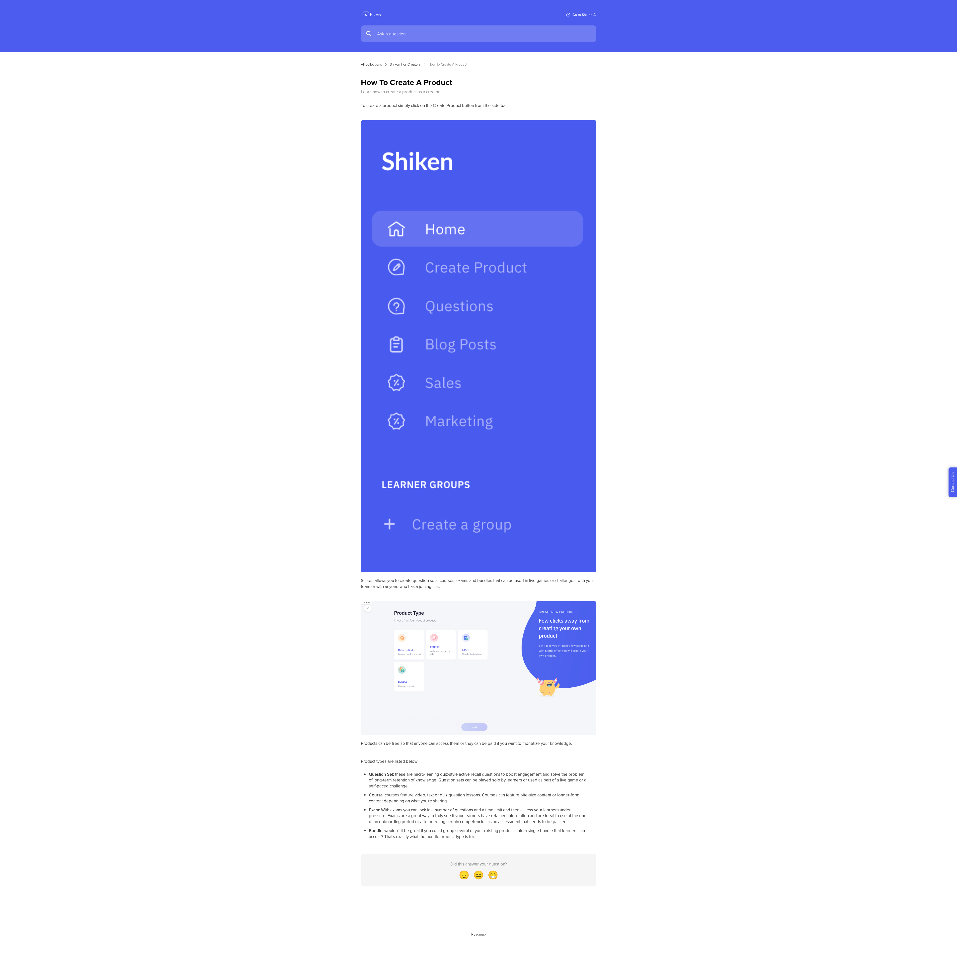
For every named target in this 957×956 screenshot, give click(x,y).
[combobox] (484, 34)
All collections (371, 64)
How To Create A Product (447, 64)
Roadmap (478, 934)
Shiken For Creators (405, 64)
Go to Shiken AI (584, 14)
